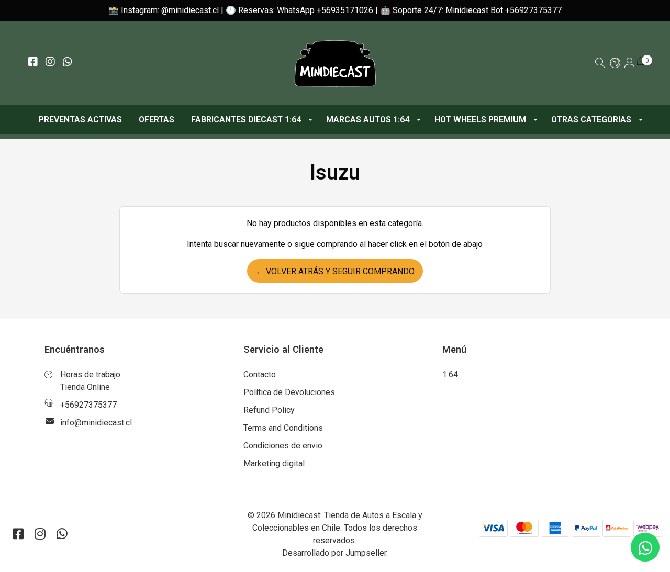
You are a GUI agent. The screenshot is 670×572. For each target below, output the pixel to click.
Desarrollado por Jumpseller (334, 553)
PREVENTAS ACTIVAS (80, 120)
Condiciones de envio (282, 446)
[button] (615, 64)
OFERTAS (156, 120)
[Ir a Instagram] (50, 63)
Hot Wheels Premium (480, 120)
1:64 (450, 374)
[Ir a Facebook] (32, 63)
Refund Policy (269, 410)
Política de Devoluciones (289, 392)
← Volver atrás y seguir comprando (335, 271)
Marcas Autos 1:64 (367, 120)
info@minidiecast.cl (96, 423)
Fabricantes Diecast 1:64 (246, 120)
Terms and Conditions (283, 428)
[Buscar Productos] (600, 64)
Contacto (259, 374)
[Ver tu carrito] (641, 61)
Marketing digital (274, 463)
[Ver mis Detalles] (629, 64)
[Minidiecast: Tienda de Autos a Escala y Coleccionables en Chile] (335, 63)
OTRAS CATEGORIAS (591, 120)
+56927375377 (88, 405)
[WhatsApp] (67, 63)
